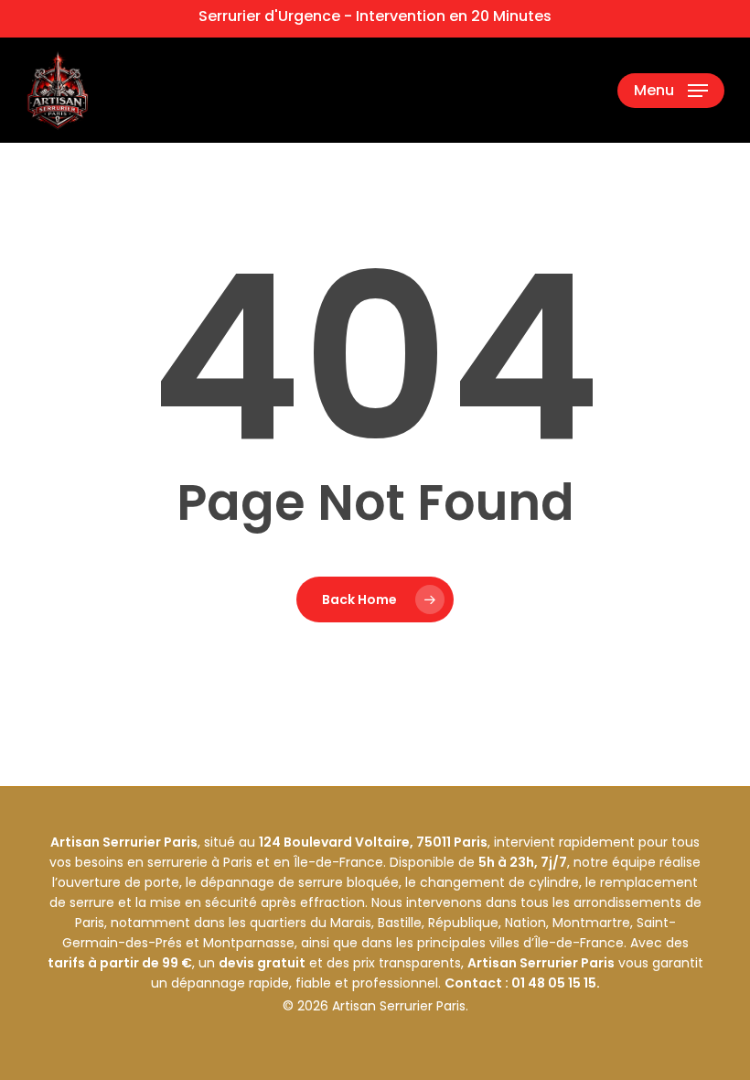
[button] (670, 90)
